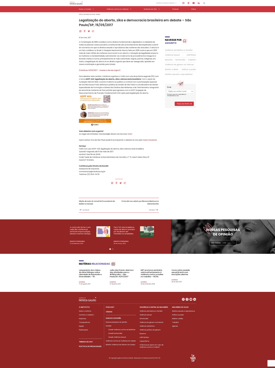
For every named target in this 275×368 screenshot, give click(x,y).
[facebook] (188, 3)
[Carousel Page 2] (112, 249)
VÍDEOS (109, 312)
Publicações (83, 330)
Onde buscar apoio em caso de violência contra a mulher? (151, 346)
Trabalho (192, 60)
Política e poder (189, 69)
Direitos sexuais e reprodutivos (178, 74)
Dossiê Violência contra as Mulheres (121, 330)
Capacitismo (144, 341)
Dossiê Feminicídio (115, 333)
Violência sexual (172, 55)
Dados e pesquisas (77, 241)
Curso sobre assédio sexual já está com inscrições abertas (181, 272)
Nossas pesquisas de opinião (116, 322)
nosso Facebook (150, 140)
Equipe (81, 326)
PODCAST (110, 307)
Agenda (175, 326)
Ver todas (216, 243)
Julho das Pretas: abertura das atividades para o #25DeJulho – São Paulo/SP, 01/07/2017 (121, 273)
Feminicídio (180, 60)
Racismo (169, 60)
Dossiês (108, 326)
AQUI (130, 134)
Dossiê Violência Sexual (117, 337)
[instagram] (183, 3)
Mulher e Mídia (171, 69)
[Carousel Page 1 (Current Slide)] (110, 249)
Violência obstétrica (147, 326)
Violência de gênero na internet (179, 65)
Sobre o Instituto (85, 311)
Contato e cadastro (86, 315)
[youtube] (193, 3)
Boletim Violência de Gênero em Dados (120, 345)
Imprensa (82, 318)
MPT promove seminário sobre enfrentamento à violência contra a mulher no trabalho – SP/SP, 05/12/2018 (152, 273)
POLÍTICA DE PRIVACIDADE (90, 346)
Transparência (84, 322)
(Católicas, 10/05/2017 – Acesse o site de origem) (99, 70)
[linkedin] (198, 3)
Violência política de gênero (150, 330)
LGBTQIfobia (144, 337)
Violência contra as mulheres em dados (121, 341)
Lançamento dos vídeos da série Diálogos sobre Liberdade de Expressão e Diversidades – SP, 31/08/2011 (90, 273)
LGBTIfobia (191, 55)
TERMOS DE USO (86, 342)
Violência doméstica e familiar (179, 50)
